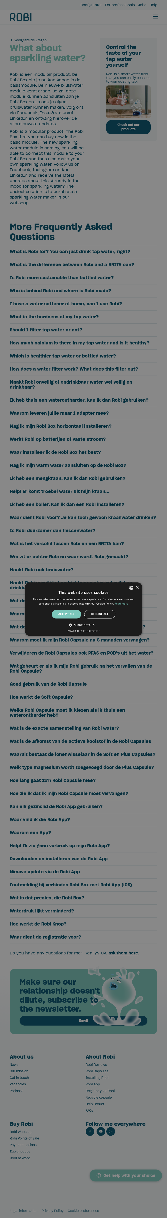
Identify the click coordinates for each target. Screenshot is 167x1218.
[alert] (83, 609)
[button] (83, 625)
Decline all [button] (100, 614)
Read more (121, 603)
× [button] (137, 587)
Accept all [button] (66, 614)
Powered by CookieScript (83, 631)
